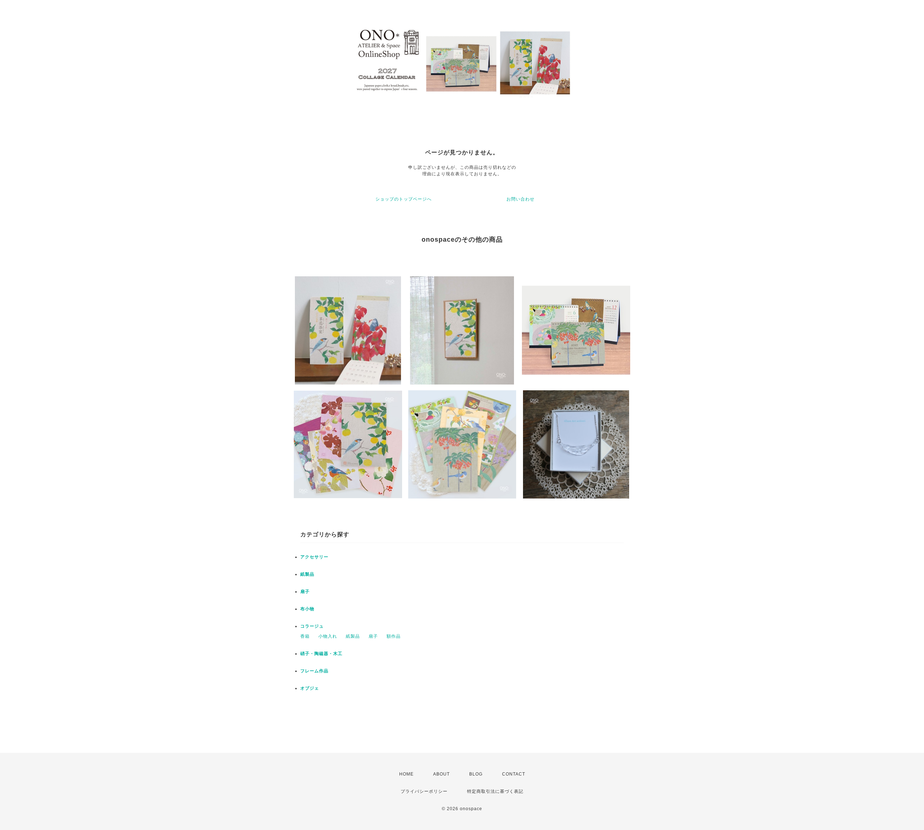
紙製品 (307, 574)
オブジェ (309, 688)
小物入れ (327, 636)
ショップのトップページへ (403, 199)
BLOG (476, 774)
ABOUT (441, 774)
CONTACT (513, 774)
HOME (406, 774)
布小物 (307, 608)
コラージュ (312, 626)
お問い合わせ (520, 199)
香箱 (305, 636)
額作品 (394, 636)
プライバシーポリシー (424, 791)
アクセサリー (314, 556)
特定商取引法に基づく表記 (495, 791)
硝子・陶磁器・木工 (321, 653)
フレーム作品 (314, 670)
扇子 (305, 591)
